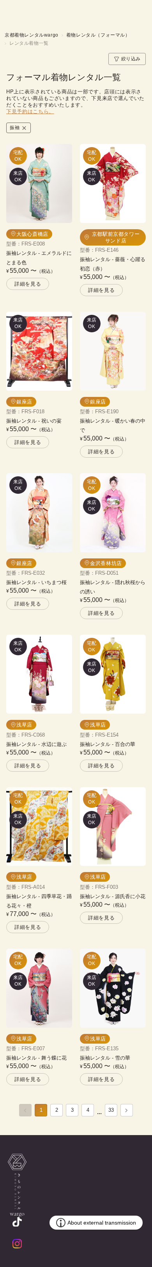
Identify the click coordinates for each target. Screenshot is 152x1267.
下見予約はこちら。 (30, 111)
